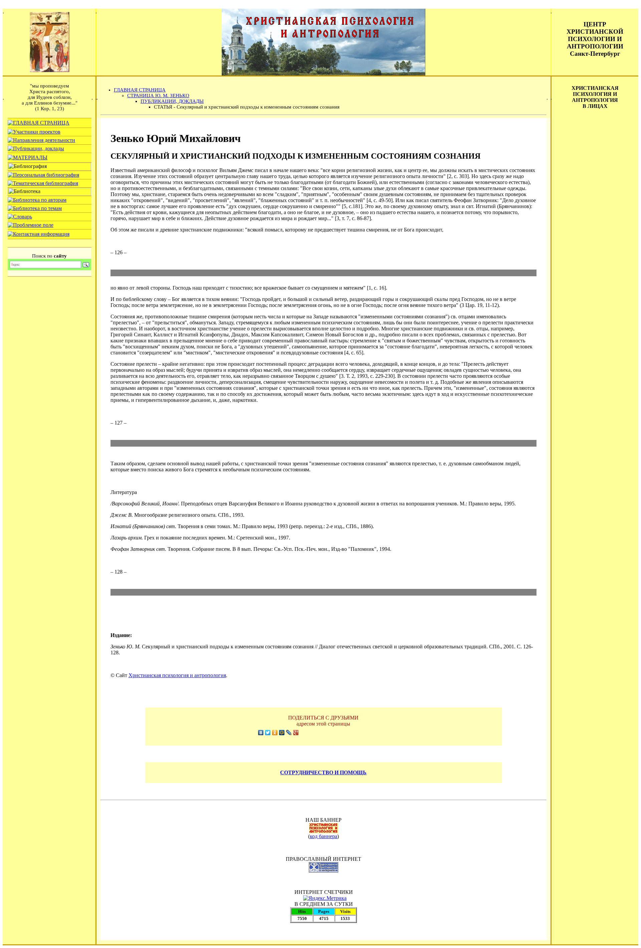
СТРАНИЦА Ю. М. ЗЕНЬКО (158, 95)
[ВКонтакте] (260, 732)
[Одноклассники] (274, 732)
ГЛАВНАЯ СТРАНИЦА (140, 90)
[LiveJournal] (288, 732)
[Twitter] (267, 732)
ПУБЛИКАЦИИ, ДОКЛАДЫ (172, 101)
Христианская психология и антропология (177, 675)
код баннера (323, 836)
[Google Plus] (295, 732)
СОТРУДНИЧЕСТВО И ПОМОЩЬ (323, 772)
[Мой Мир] (281, 732)
